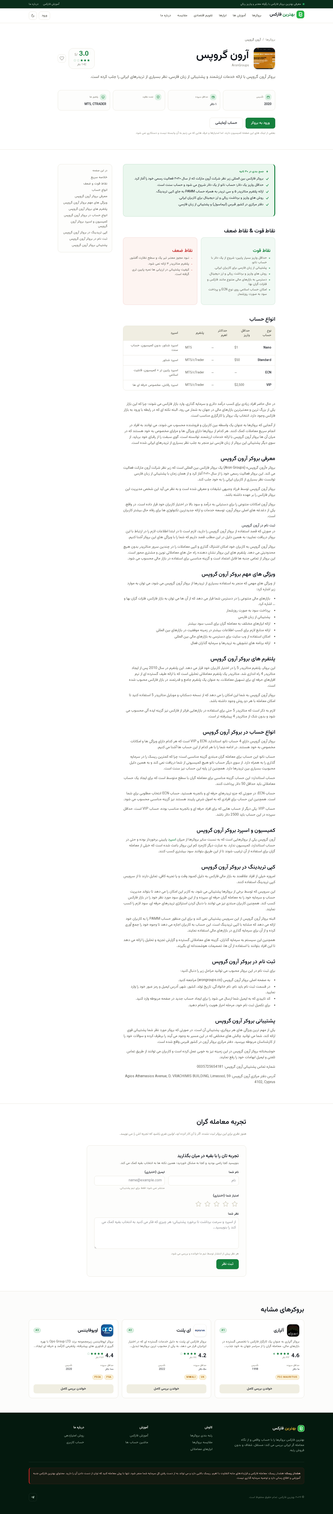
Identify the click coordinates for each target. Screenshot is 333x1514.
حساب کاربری (75, 1442)
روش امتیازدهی (74, 1435)
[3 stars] (216, 1204)
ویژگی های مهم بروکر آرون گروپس (85, 202)
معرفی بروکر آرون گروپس (91, 196)
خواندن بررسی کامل (259, 1388)
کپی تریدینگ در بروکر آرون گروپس (85, 232)
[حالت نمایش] (33, 16)
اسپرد (172, 840)
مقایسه (182, 15)
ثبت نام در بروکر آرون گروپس (88, 238)
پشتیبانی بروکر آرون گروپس (89, 245)
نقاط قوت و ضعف (95, 183)
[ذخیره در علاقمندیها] (62, 58)
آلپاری (279, 1330)
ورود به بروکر (260, 123)
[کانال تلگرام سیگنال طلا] (33, 1497)
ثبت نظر (227, 1264)
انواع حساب (99, 190)
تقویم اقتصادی (203, 15)
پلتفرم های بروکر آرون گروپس (88, 209)
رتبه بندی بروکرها (201, 1435)
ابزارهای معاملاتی (201, 1449)
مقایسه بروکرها (202, 1442)
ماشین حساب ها (136, 1442)
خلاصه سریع (99, 177)
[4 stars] (207, 1204)
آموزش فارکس (51, 4)
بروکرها (256, 15)
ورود (44, 15)
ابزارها (223, 15)
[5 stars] (198, 1204)
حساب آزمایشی (226, 123)
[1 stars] (235, 1204)
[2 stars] (226, 1204)
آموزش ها (239, 15)
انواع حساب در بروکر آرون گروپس (85, 215)
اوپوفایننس (88, 1330)
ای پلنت (183, 1330)
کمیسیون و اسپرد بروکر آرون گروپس (89, 224)
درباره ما (34, 4)
